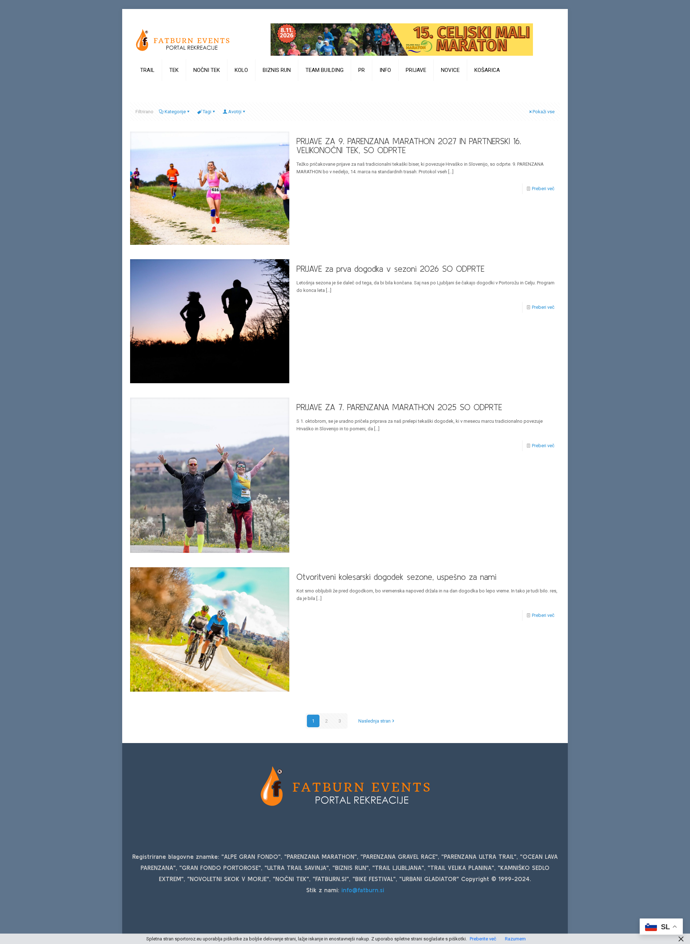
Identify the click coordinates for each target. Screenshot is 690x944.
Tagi (207, 111)
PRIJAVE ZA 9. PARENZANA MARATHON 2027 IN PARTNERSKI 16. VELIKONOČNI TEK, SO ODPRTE (408, 146)
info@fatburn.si (362, 889)
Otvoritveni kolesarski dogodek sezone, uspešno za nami (396, 577)
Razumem (515, 938)
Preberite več (483, 938)
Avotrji (235, 111)
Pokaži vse (544, 111)
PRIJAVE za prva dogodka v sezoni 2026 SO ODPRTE (390, 269)
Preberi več (543, 188)
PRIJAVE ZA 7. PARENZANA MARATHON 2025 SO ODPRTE (399, 407)
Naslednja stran (374, 721)
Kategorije (175, 111)
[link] (147, 88)
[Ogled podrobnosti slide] (402, 39)
